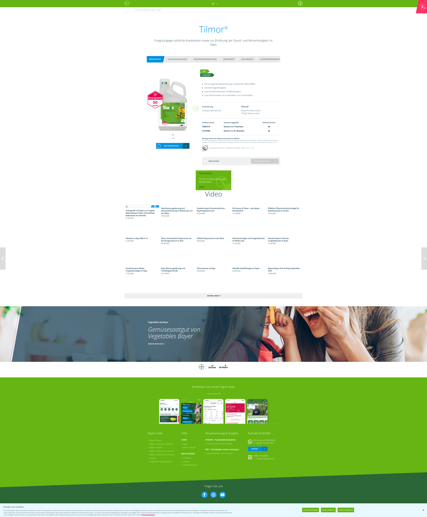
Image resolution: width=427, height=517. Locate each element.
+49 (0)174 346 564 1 (265, 443)
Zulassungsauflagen (177, 59)
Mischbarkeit (247, 59)
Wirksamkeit (229, 59)
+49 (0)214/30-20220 (265, 458)
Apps (185, 444)
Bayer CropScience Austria (162, 451)
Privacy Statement (148, 515)
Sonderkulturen (190, 465)
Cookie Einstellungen (310, 510)
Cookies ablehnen (328, 510)
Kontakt (254, 449)
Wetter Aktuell (189, 447)
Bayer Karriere (156, 447)
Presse (153, 458)
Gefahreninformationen (205, 59)
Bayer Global (155, 440)
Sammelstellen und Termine (219, 443)
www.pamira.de (249, 148)
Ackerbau (187, 458)
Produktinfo (155, 59)
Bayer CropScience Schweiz (162, 454)
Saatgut (186, 461)
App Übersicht (214, 393)
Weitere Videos (213, 296)
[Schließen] (423, 510)
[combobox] (172, 146)
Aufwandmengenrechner (271, 59)
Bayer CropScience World (161, 444)
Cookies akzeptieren (346, 510)
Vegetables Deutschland (160, 461)
